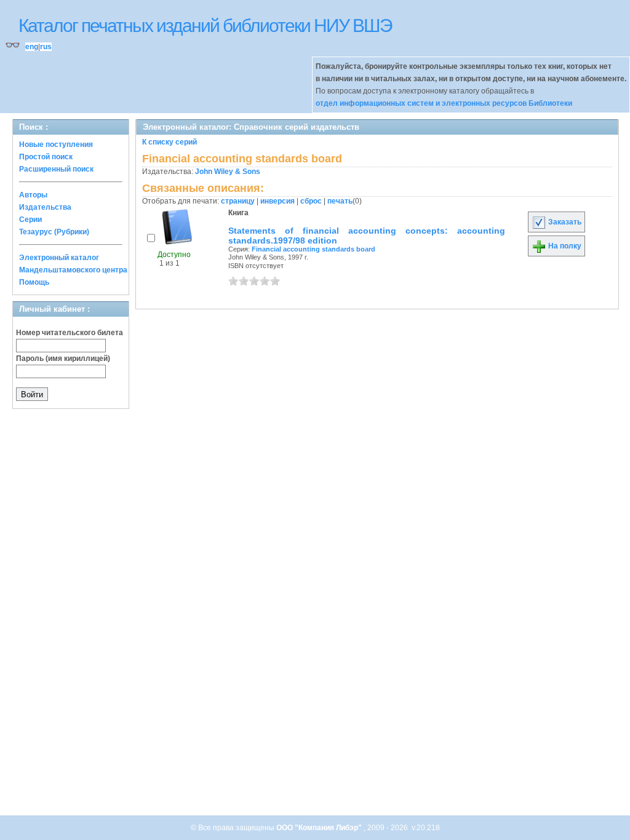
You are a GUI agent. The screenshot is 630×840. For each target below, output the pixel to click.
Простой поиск (46, 157)
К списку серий (169, 142)
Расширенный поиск (56, 169)
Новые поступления (56, 144)
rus (46, 46)
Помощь (34, 282)
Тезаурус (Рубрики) (54, 232)
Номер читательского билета (69, 332)
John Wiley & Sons (227, 171)
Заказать (563, 222)
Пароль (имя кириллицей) (63, 358)
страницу (238, 201)
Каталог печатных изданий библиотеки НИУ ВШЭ (205, 25)
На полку (563, 246)
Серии (30, 219)
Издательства (45, 207)
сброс (311, 201)
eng (31, 46)
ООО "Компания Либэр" (320, 827)
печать (340, 201)
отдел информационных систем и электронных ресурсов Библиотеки (444, 103)
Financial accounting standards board (313, 249)
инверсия (277, 201)
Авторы (33, 195)
